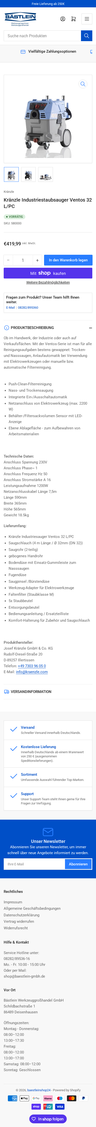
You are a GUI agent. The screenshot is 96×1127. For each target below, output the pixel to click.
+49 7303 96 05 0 (32, 666)
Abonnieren (78, 864)
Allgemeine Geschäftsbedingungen (32, 908)
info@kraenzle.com (32, 672)
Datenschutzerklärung (21, 915)
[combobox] (48, 35)
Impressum (13, 902)
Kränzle (9, 192)
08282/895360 (28, 307)
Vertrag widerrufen (19, 921)
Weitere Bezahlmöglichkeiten (48, 282)
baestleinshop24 (38, 1090)
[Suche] (86, 36)
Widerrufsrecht (16, 928)
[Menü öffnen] (86, 18)
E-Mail (11, 307)
